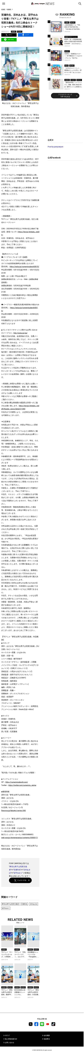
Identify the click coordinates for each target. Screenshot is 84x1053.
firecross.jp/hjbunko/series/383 (13, 811)
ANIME (9, 9)
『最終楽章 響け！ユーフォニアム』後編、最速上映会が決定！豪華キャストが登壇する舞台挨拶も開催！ (73, 85)
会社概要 (47, 1035)
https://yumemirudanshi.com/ (16, 782)
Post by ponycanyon (55, 147)
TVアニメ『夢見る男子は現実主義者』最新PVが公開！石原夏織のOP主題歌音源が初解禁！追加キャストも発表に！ (7, 992)
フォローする (21, 880)
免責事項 (47, 1039)
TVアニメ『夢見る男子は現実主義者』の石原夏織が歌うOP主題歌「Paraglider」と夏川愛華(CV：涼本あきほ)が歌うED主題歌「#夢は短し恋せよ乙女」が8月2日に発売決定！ (33, 992)
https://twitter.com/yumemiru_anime (22, 785)
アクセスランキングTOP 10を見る (65, 96)
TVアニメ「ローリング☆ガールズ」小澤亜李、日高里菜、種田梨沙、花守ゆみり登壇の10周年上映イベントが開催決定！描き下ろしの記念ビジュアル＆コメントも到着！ (6, 954)
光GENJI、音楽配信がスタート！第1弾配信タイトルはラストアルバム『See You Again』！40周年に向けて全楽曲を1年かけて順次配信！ (73, 56)
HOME (3, 9)
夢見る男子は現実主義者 (10, 904)
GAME (67, 22)
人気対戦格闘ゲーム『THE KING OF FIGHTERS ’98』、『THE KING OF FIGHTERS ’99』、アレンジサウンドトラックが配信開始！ (73, 27)
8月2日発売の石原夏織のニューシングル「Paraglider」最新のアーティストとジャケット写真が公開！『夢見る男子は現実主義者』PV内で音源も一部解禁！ (20, 992)
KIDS (66, 65)
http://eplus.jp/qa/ (20, 333)
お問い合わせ (9, 1042)
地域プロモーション (71, 37)
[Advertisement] (64, 118)
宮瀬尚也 (17, 870)
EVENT (20, 31)
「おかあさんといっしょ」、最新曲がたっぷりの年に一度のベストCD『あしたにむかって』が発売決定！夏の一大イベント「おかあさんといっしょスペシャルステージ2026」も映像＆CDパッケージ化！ (73, 70)
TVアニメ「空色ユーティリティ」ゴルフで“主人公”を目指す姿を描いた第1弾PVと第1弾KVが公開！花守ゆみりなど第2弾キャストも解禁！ (20, 954)
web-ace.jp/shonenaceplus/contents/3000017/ (19, 838)
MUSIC (36, 949)
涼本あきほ (33, 904)
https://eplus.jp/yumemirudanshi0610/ (24, 267)
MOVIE (79, 80)
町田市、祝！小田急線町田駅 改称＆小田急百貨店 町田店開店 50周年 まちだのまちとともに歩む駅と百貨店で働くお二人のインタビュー (73, 42)
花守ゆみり (18, 873)
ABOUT (7, 1035)
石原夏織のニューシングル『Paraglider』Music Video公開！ (33, 954)
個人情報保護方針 (11, 1039)
